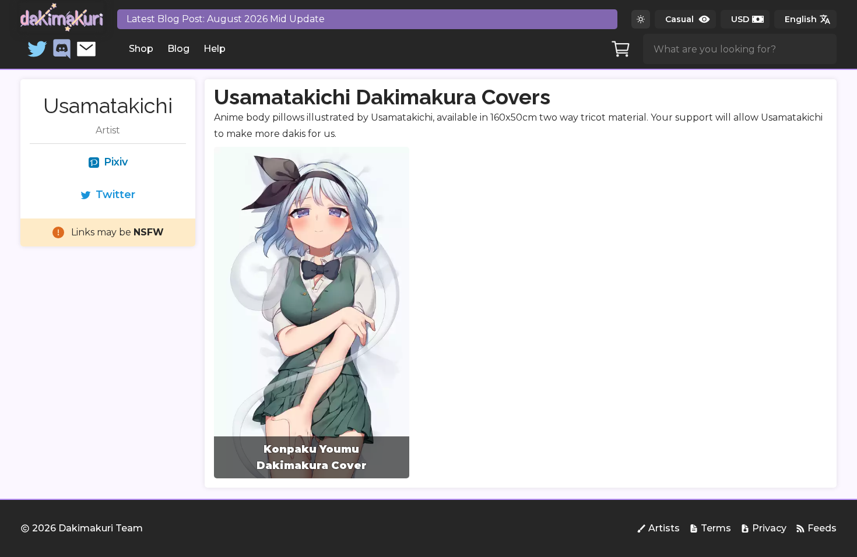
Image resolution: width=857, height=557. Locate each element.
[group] (311, 312)
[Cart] (620, 49)
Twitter (115, 194)
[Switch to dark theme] (640, 19)
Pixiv (116, 162)
